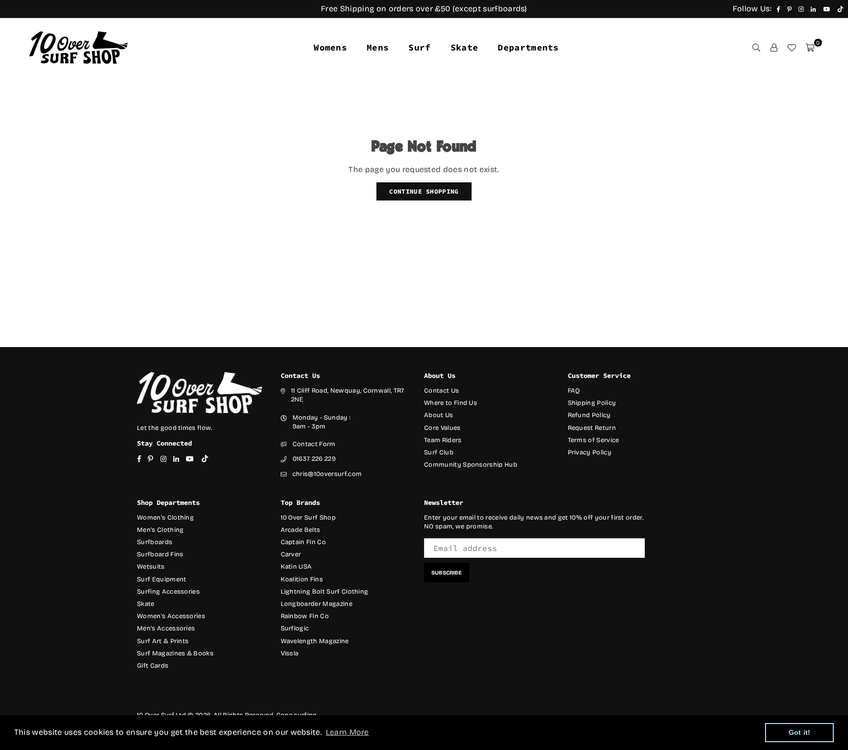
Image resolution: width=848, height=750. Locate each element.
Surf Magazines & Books (175, 653)
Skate (464, 47)
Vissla (290, 653)
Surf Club (438, 452)
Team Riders (443, 440)
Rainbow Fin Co (305, 616)
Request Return (592, 428)
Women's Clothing (165, 518)
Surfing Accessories (168, 592)
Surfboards (154, 542)
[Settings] (774, 47)
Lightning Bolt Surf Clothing (325, 592)
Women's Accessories (171, 616)
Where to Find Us (450, 403)
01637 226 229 (314, 459)
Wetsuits (151, 567)
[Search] (756, 47)
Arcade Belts (300, 530)
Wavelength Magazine (315, 641)
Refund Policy (589, 415)
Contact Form (314, 444)
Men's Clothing (160, 530)
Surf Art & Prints (162, 641)
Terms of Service (593, 440)
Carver (291, 554)
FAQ (574, 391)
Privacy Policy (589, 452)
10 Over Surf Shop (308, 518)
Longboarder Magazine (316, 604)
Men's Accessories (166, 628)
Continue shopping (423, 191)
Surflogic (295, 628)
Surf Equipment (161, 579)
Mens (378, 47)
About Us (438, 415)
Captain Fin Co (303, 542)
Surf (419, 47)
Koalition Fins (302, 579)
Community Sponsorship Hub (470, 465)
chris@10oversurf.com (327, 474)
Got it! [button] (800, 732)
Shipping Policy (592, 403)
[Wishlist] (791, 47)
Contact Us (441, 391)
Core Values (442, 428)
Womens (330, 47)
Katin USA (296, 567)
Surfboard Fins (160, 554)
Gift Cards (152, 666)
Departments (528, 47)
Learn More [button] (347, 732)
